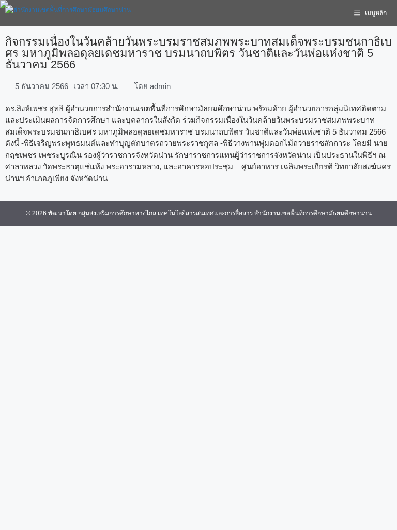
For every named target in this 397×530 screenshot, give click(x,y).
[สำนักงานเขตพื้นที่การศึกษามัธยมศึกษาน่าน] (68, 13)
